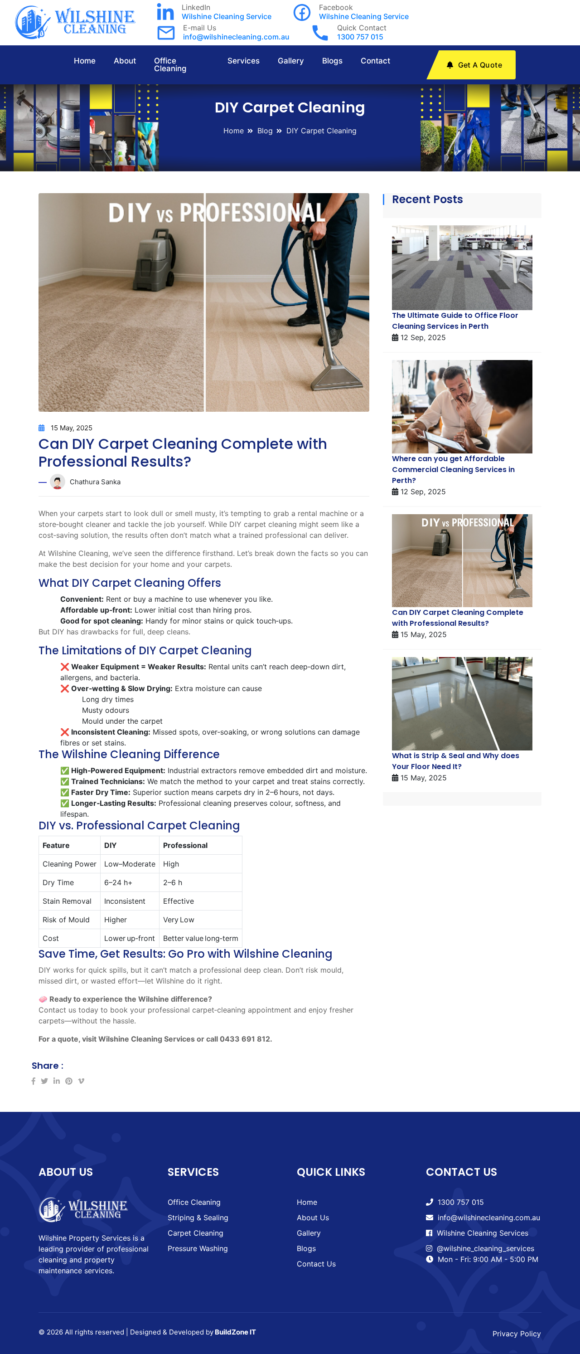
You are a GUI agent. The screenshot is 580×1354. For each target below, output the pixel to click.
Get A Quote (480, 64)
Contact (375, 60)
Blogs (332, 60)
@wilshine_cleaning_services (485, 1248)
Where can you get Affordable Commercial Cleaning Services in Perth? (453, 469)
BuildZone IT (235, 1332)
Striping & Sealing (198, 1217)
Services (243, 60)
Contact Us (316, 1263)
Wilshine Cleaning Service (226, 16)
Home (85, 60)
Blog (265, 130)
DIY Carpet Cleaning (321, 130)
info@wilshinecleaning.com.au (236, 36)
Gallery (291, 60)
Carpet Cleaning (195, 1232)
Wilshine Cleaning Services (482, 1232)
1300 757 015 (360, 36)
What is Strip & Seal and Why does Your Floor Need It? (455, 761)
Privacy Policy (517, 1333)
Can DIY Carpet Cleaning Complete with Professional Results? (457, 617)
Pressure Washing (198, 1248)
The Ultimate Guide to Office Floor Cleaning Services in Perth (455, 320)
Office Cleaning (170, 64)
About (125, 60)
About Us (313, 1217)
